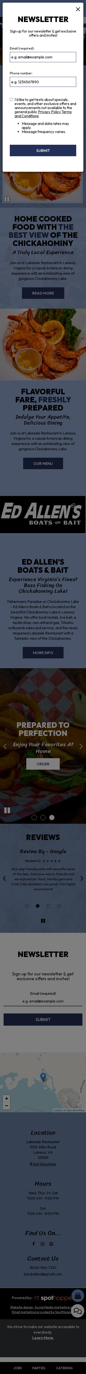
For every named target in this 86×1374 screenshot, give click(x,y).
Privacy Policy (49, 112)
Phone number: (21, 73)
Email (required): (22, 48)
